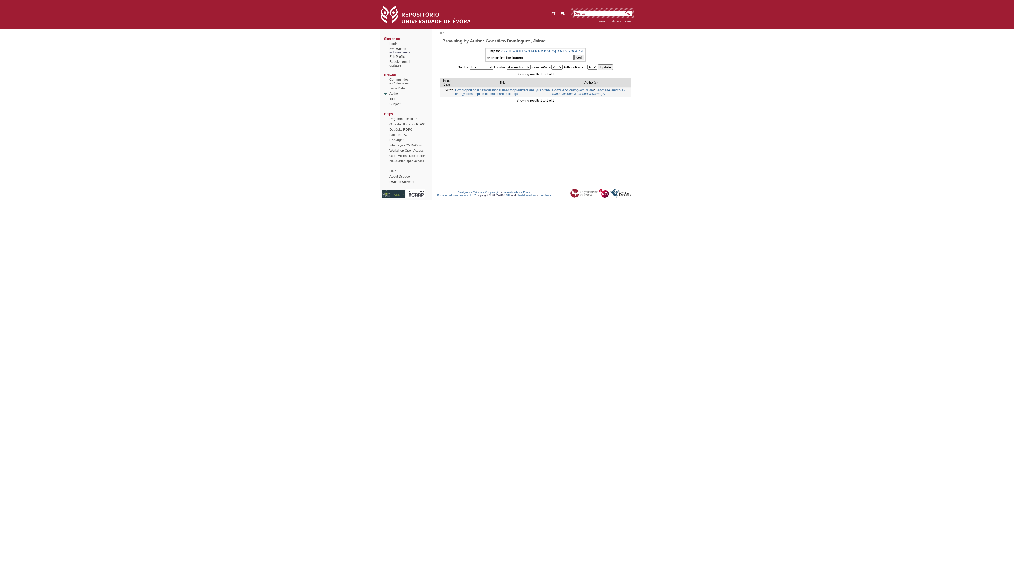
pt (553, 14)
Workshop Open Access (406, 151)
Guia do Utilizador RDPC (407, 124)
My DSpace (397, 49)
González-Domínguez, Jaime (573, 90)
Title (392, 99)
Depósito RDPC (400, 129)
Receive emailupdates (399, 63)
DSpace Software (402, 182)
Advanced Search (622, 21)
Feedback (545, 195)
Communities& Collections (399, 81)
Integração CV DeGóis (405, 145)
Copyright (396, 140)
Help (392, 171)
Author (394, 94)
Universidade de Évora (516, 192)
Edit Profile (397, 57)
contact (602, 21)
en (563, 14)
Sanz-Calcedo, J (564, 94)
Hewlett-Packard (527, 195)
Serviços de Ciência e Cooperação (479, 192)
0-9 (503, 51)
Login (393, 44)
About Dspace (399, 176)
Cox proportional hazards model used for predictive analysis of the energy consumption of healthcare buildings (502, 92)
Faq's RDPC (398, 135)
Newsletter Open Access (406, 161)
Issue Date (397, 88)
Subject (394, 104)
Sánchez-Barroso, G (610, 90)
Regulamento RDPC (404, 119)
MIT (508, 195)
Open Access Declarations (408, 156)
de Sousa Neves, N (591, 94)
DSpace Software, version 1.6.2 (456, 195)
